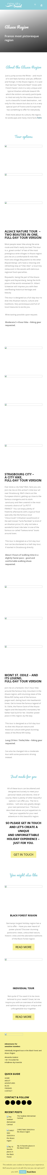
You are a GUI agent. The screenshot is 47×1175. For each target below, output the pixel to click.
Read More (31, 1172)
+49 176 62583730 (11, 1060)
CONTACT (8, 1091)
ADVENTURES (10, 1083)
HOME (7, 1078)
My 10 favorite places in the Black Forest (26, 1147)
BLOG (7, 1086)
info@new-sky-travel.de (13, 1062)
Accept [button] (22, 1172)
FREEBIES (8, 1088)
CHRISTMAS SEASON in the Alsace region (26, 1131)
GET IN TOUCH (23, 854)
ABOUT (7, 1081)
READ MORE (24, 947)
